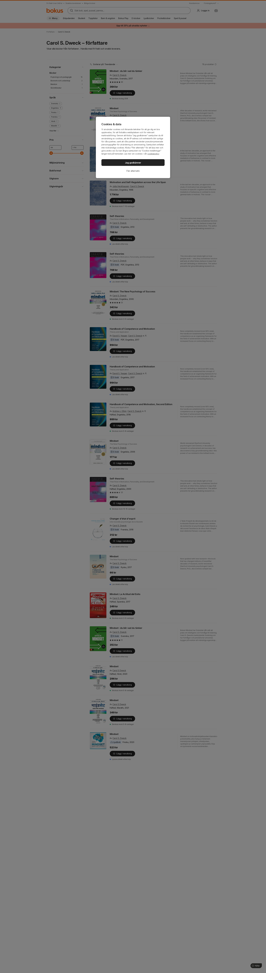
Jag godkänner (133, 162)
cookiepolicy (153, 154)
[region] (133, 147)
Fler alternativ (133, 170)
